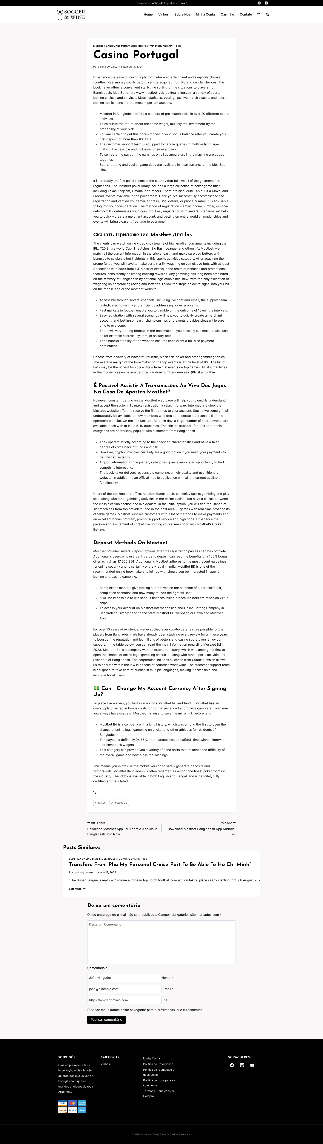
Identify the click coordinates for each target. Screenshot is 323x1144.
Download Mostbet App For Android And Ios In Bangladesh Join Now (122, 828)
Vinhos (163, 14)
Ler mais (77, 888)
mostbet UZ (119, 802)
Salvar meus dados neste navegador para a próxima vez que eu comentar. (147, 1010)
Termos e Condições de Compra (159, 1093)
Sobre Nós (182, 14)
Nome (167, 978)
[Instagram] (266, 3)
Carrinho (227, 14)
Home (148, 14)
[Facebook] (259, 3)
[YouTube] (252, 1065)
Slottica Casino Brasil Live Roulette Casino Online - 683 (108, 858)
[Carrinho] (258, 14)
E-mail (168, 989)
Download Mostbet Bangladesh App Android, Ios (202, 828)
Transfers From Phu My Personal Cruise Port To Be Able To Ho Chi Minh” (160, 864)
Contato (246, 14)
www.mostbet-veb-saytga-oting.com (164, 92)
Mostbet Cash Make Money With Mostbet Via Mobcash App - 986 (137, 46)
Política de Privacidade (158, 1064)
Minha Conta (205, 14)
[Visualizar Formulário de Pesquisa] (265, 14)
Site (164, 1000)
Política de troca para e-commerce (159, 1083)
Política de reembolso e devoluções (158, 1072)
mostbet (101, 802)
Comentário (97, 968)
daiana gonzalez (107, 66)
